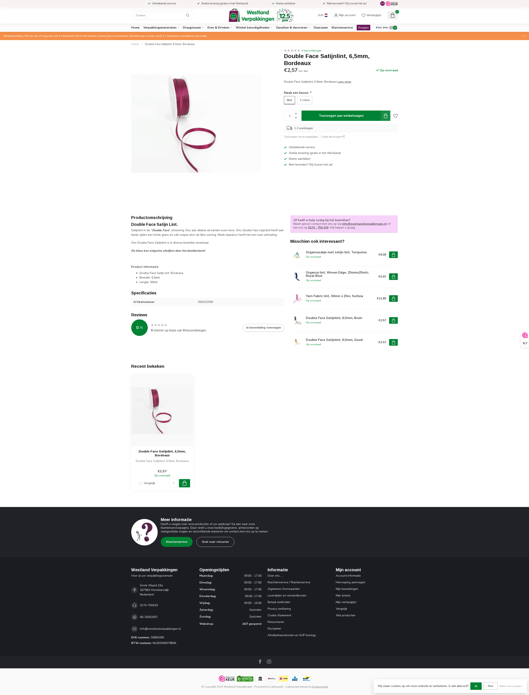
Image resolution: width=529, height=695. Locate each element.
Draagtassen (192, 28)
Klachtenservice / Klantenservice (289, 582)
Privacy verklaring (279, 609)
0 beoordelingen (311, 50)
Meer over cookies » (511, 686)
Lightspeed (276, 686)
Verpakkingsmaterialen (159, 28)
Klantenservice (342, 28)
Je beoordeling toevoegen (263, 328)
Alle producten (345, 615)
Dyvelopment (320, 686)
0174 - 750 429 (318, 228)
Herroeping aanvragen (350, 582)
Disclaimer (274, 629)
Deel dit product (332, 136)
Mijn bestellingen (347, 589)
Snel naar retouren (215, 542)
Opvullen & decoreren (291, 28)
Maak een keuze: (297, 92)
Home (135, 28)
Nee (490, 686)
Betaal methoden (279, 602)
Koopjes (363, 28)
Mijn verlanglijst (346, 602)
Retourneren (276, 622)
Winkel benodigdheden (252, 28)
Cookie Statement (279, 615)
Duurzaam (321, 28)
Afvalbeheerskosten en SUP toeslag (292, 635)
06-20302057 (149, 617)
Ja (476, 686)
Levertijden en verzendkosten (287, 595)
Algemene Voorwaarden (284, 589)
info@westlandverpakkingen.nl (364, 224)
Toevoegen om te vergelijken (301, 136)
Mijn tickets (343, 595)
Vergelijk (149, 483)
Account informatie (348, 576)
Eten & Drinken (218, 28)
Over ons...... (275, 576)
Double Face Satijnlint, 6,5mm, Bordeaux (170, 44)
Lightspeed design (296, 686)
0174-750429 (149, 605)
